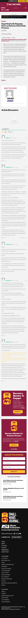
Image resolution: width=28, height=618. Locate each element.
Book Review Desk (6, 579)
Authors (4, 545)
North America (5, 602)
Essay (3, 562)
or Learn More (17, 414)
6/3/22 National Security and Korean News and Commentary (13, 481)
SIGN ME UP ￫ (14, 445)
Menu (3, 8)
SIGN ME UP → (18, 411)
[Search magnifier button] (25, 8)
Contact (4, 547)
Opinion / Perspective (7, 564)
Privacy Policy (5, 609)
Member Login (13, 1)
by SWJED (3, 30)
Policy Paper (5, 572)
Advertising (5, 552)
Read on (3, 80)
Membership (5, 550)
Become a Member (23, 1)
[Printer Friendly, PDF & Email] (8, 38)
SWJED (10, 98)
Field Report (5, 577)
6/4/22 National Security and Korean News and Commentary (13, 497)
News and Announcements (9, 583)
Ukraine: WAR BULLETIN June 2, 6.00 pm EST (13, 489)
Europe (3, 593)
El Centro (4, 558)
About (3, 543)
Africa (3, 591)
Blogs (3, 21)
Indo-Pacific (4, 597)
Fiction (3, 581)
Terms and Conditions (14, 609)
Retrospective (5, 560)
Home (3, 541)
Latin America (5, 599)
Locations (4, 589)
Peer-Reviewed (5, 574)
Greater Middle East (7, 595)
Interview (4, 566)
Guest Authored (6, 568)
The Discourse (5, 570)
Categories (4, 556)
